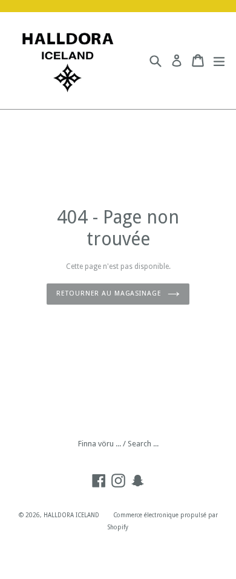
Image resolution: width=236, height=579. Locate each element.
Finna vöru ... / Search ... (118, 443)
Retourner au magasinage (108, 293)
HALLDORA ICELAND (71, 515)
